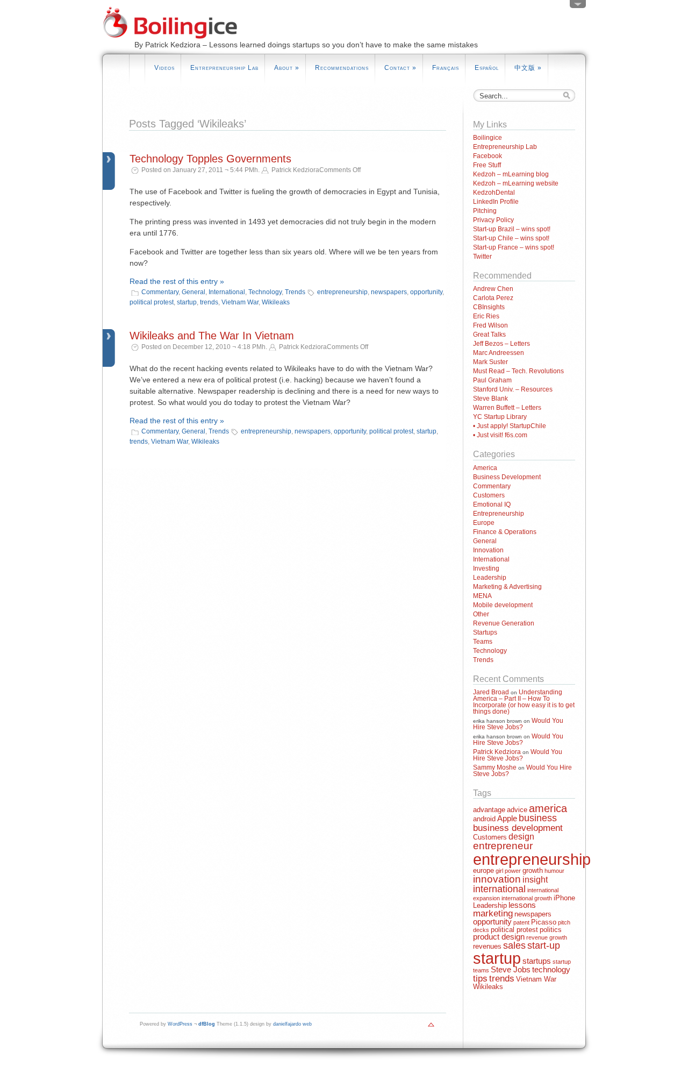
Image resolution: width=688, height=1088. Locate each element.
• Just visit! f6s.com (500, 435)
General (193, 292)
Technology (265, 292)
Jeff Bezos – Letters (501, 343)
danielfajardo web (292, 1024)
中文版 (528, 68)
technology (551, 969)
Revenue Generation (503, 623)
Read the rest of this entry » (177, 281)
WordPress (180, 1024)
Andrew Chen (493, 289)
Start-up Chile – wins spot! (511, 238)
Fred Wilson (490, 325)
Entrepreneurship (498, 513)
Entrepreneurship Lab (224, 68)
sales (514, 945)
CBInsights (489, 307)
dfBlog (206, 1024)
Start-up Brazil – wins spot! (511, 229)
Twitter (482, 256)
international (499, 889)
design (521, 836)
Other (481, 614)
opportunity (426, 292)
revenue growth (546, 937)
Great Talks (489, 334)
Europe (483, 523)
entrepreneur (503, 845)
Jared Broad (491, 692)
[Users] (578, 6)
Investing (486, 568)
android (484, 819)
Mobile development (503, 605)
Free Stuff (487, 165)
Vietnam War (240, 302)
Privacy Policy (493, 220)
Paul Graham (492, 380)
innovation (497, 879)
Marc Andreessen (498, 353)
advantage (489, 810)
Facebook (487, 156)
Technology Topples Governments (210, 159)
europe (483, 870)
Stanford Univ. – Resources (513, 389)
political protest (152, 302)
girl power (508, 870)
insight (535, 879)
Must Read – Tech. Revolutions (518, 371)
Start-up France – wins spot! (513, 247)
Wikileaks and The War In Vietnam (212, 336)
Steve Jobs (511, 969)
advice (517, 810)
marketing (493, 913)
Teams (482, 641)
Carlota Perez (493, 298)
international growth (526, 898)
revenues (487, 946)
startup (187, 302)
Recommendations (342, 68)
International (227, 292)
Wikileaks (276, 302)
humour (554, 870)
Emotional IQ (492, 504)
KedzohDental (494, 192)
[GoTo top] (431, 1027)
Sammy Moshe (495, 767)
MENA (482, 596)
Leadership (489, 577)
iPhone (564, 898)
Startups (485, 632)
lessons (522, 905)
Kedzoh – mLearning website (515, 183)
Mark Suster (490, 362)
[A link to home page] (176, 49)
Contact (400, 68)
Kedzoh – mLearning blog (511, 174)
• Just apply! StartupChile (509, 426)
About (286, 68)
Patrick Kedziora (497, 752)
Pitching (485, 211)
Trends (295, 292)
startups (536, 961)
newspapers (389, 292)
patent (521, 922)
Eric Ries (486, 316)
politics (551, 930)
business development (518, 828)
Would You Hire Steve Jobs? (518, 724)
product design (499, 937)
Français (445, 68)
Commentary (159, 292)
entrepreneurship (342, 292)
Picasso (543, 922)
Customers (489, 495)
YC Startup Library (500, 417)
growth (532, 870)
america (548, 808)
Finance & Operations (504, 532)
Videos (164, 68)
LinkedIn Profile (496, 201)
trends (209, 302)
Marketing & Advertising (507, 587)
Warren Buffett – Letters (507, 407)
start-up (543, 945)
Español (487, 68)
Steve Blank (490, 398)
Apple (507, 818)
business (538, 818)
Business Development (507, 477)
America (485, 468)
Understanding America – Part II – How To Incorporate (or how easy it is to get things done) (524, 701)
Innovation (488, 550)
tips (480, 978)
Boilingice (487, 137)
